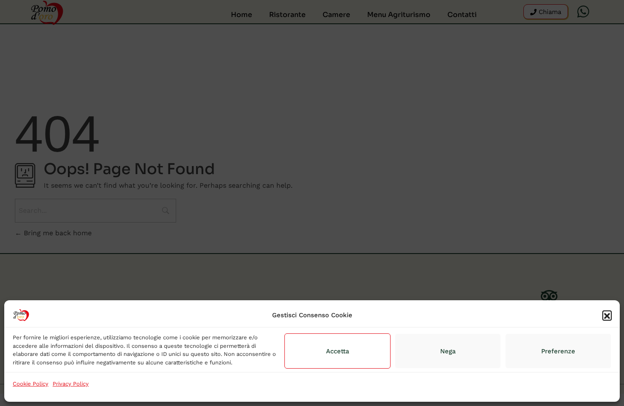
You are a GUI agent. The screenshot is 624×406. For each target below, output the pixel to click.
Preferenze (558, 351)
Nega (448, 351)
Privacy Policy (71, 384)
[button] (607, 315)
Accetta (337, 351)
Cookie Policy (30, 384)
